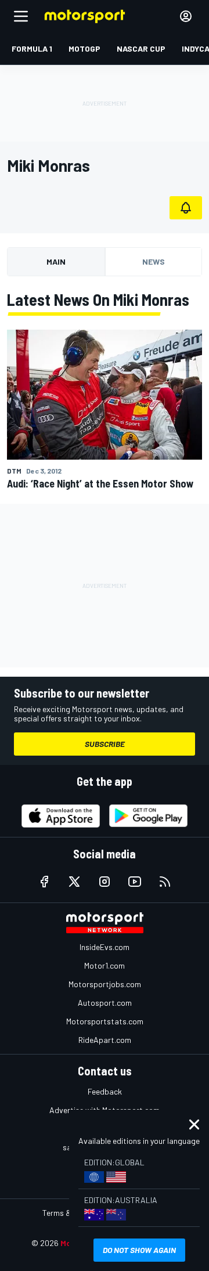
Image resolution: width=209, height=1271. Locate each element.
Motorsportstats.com (104, 1021)
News (153, 261)
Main (56, 261)
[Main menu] (21, 16)
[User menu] (185, 16)
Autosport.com (105, 1003)
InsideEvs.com (104, 947)
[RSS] (164, 881)
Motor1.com (104, 965)
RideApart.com (104, 1040)
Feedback (105, 1091)
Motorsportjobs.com (105, 984)
